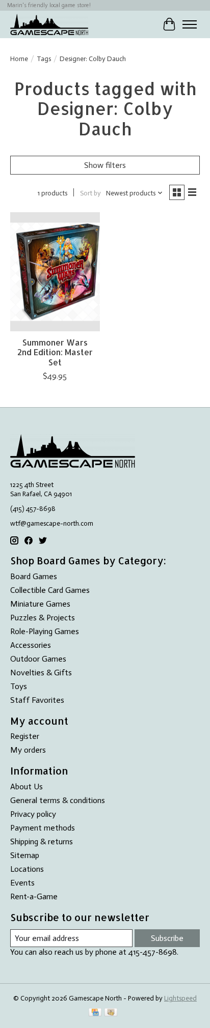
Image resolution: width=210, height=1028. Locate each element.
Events (22, 883)
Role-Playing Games (44, 631)
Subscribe (167, 938)
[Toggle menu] (189, 24)
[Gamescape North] (49, 24)
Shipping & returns (41, 841)
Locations (27, 869)
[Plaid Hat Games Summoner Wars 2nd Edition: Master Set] (55, 271)
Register (24, 736)
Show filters (105, 165)
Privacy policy (33, 814)
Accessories (30, 645)
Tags (44, 58)
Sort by (90, 193)
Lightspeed (180, 998)
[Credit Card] (95, 1013)
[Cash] (110, 1013)
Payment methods (42, 828)
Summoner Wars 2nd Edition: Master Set (55, 352)
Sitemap (24, 855)
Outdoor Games (38, 659)
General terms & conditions (57, 800)
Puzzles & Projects (42, 617)
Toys (18, 686)
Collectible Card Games (50, 590)
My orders (28, 750)
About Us (26, 786)
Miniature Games (40, 604)
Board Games (33, 576)
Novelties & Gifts (41, 672)
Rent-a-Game (34, 896)
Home (19, 58)
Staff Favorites (37, 700)
